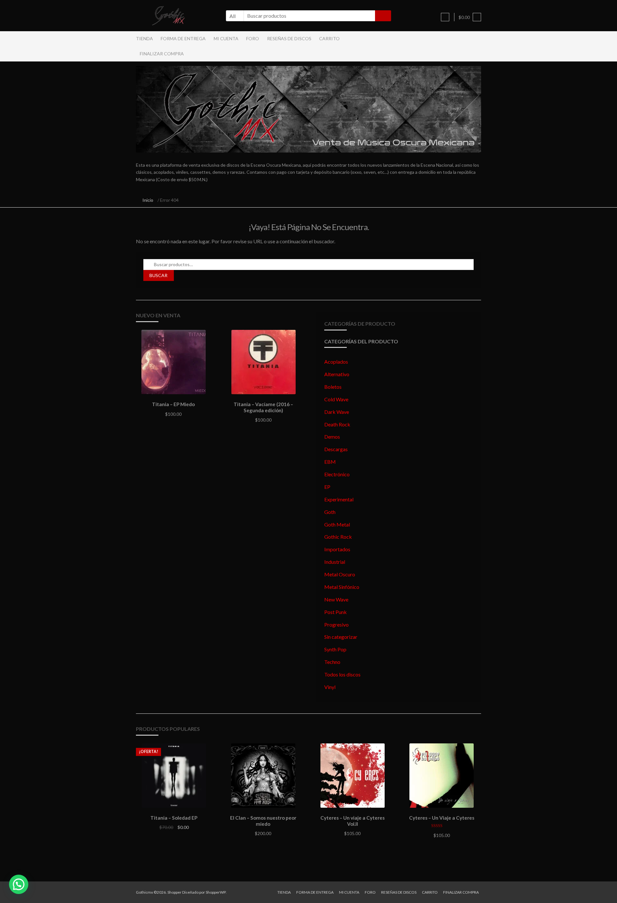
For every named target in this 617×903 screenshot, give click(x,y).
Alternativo (336, 374)
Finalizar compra (162, 53)
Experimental (338, 499)
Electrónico (337, 474)
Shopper (174, 892)
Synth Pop (335, 649)
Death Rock (337, 424)
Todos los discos (342, 674)
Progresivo (336, 624)
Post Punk (335, 612)
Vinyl (329, 687)
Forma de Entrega (183, 38)
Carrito (329, 38)
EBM (330, 462)
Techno (332, 662)
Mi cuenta (226, 38)
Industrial (334, 562)
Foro (252, 38)
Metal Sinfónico (341, 587)
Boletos (333, 387)
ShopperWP (216, 892)
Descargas (336, 449)
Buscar (158, 275)
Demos (332, 436)
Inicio (147, 200)
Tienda (144, 38)
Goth (329, 512)
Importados (337, 549)
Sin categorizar (340, 637)
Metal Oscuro (339, 574)
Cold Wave (336, 399)
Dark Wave (336, 412)
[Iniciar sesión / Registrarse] (445, 17)
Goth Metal (337, 524)
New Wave (336, 599)
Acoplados (336, 361)
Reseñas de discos (289, 38)
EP (327, 487)
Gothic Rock (338, 537)
